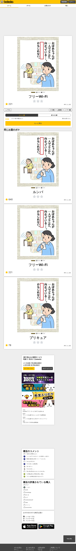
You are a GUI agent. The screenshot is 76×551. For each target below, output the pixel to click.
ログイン (72, 1)
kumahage (28, 492)
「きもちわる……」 (30, 469)
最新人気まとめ (30, 549)
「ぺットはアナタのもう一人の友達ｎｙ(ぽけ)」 (37, 456)
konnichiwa (29, 507)
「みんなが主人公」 (30, 461)
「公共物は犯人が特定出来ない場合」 (34, 474)
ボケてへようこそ (47, 368)
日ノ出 (27, 495)
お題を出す (47, 5)
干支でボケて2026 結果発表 (30, 421)
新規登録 (64, 1)
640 (11, 199)
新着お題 (40, 549)
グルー (27, 484)
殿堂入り (16, 549)
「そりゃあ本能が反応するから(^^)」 (34, 476)
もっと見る (38, 123)
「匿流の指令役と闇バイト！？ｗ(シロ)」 (35, 459)
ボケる (28, 5)
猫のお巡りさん (66, 118)
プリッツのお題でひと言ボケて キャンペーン (35, 418)
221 (10, 104)
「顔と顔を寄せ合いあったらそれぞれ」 (35, 471)
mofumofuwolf (29, 500)
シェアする (7, 110)
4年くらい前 (67, 104)
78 (10, 345)
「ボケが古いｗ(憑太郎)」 (32, 464)
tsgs (27, 502)
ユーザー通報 (67, 110)
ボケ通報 (52, 110)
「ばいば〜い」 (29, 466)
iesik (27, 489)
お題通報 (59, 110)
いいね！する (29, 516)
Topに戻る (69, 538)
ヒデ (27, 497)
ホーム (9, 5)
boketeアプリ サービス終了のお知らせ (33, 410)
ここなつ (28, 487)
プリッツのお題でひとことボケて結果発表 (34, 414)
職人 (67, 5)
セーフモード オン (28, 368)
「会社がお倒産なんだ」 (31, 453)
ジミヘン (28, 505)
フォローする (29, 518)
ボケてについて (53, 549)
